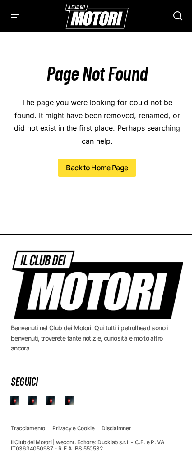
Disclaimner (116, 428)
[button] (15, 16)
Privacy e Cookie (73, 428)
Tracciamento (28, 428)
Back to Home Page (97, 167)
